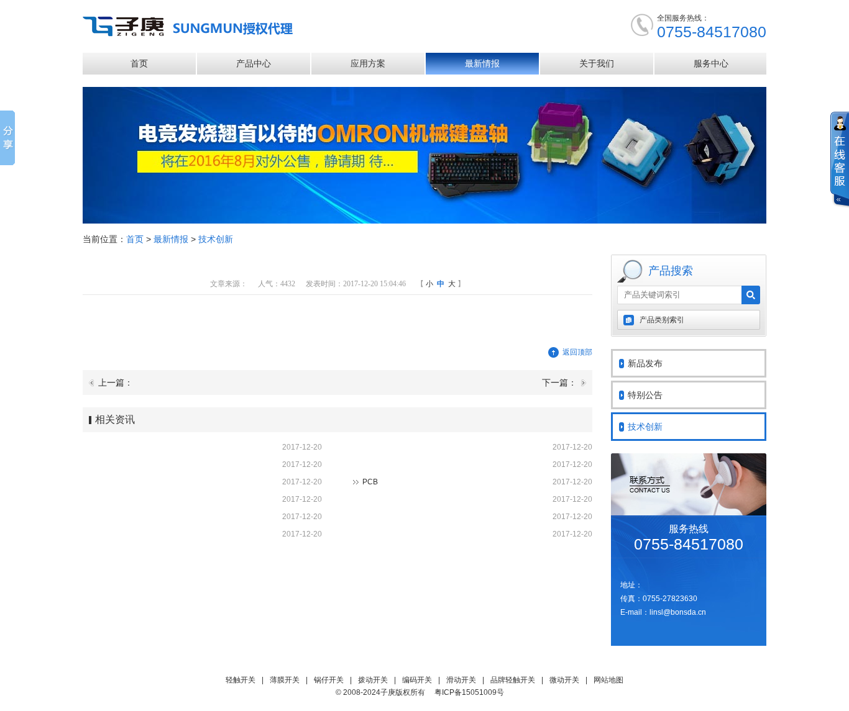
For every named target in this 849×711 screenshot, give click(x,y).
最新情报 (482, 63)
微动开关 (564, 680)
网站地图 (608, 680)
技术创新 (215, 239)
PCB (370, 482)
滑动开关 (461, 680)
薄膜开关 (285, 680)
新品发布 (645, 363)
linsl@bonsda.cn (677, 612)
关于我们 (596, 63)
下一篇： (559, 382)
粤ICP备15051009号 (469, 692)
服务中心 (711, 63)
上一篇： (115, 382)
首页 (139, 63)
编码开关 (417, 680)
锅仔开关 (329, 680)
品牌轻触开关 (512, 680)
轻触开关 (240, 680)
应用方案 (368, 63)
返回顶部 (577, 352)
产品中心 (253, 63)
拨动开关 (373, 680)
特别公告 (645, 395)
